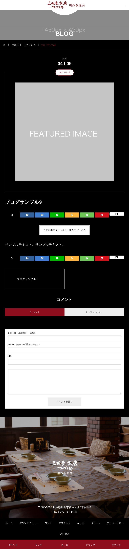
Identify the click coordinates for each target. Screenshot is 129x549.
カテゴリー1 (64, 72)
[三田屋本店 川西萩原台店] (64, 5)
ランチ (48, 523)
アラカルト (64, 523)
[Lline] (57, 215)
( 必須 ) (22, 333)
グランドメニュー (28, 523)
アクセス (64, 533)
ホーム (9, 523)
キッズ (80, 523)
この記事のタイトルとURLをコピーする (64, 230)
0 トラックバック (94, 312)
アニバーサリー (115, 523)
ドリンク (95, 523)
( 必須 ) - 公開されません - (23, 344)
